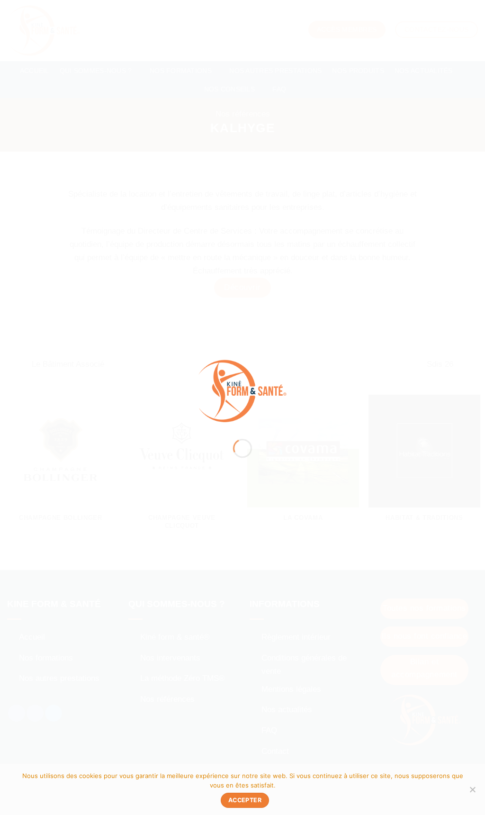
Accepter (244, 800)
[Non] (472, 792)
